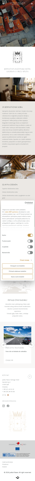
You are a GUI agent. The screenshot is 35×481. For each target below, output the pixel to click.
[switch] (30, 240)
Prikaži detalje (24, 260)
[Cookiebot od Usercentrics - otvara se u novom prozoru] (25, 203)
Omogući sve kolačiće (17, 266)
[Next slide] (31, 345)
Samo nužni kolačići (17, 276)
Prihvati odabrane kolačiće (17, 271)
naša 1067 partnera (11, 212)
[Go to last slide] (4, 345)
